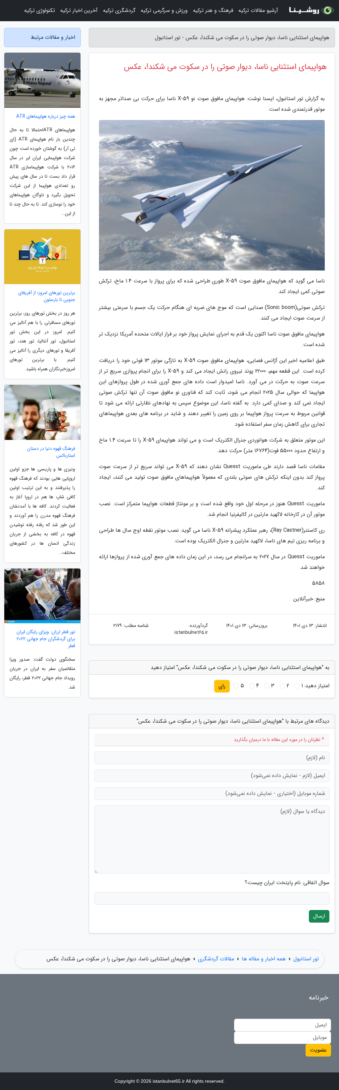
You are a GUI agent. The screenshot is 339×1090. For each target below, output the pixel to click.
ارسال (319, 916)
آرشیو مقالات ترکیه (258, 10)
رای (221, 686)
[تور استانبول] (310, 11)
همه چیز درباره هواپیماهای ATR (45, 116)
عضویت (318, 1050)
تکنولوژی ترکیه (39, 10)
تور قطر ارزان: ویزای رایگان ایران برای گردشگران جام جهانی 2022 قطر (46, 639)
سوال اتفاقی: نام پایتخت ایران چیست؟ (287, 883)
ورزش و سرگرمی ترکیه (164, 10)
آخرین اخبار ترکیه (79, 10)
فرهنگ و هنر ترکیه (213, 10)
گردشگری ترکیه (119, 10)
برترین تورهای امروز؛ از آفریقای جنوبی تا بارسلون (46, 296)
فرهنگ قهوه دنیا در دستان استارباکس (51, 452)
